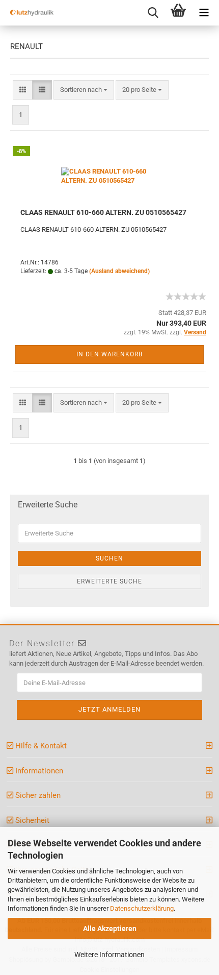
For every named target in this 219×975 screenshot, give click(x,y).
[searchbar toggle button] (153, 13)
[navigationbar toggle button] (203, 13)
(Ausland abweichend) (119, 271)
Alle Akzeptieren (109, 928)
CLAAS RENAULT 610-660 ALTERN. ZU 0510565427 (103, 212)
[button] (23, 90)
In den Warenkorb (109, 354)
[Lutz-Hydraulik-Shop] (28, 13)
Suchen (109, 558)
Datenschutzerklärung (142, 908)
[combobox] (83, 90)
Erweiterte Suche (109, 581)
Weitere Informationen (109, 954)
